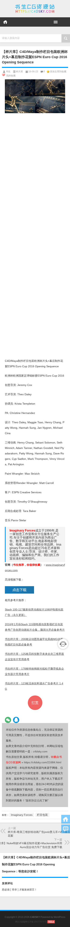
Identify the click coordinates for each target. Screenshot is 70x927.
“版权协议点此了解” (37, 800)
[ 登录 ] (14, 889)
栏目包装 (42, 814)
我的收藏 (11, 75)
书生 (8, 71)
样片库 (19, 71)
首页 (5, 22)
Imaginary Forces (21, 814)
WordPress (59, 917)
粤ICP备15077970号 (36, 921)
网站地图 (19, 921)
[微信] (8, 720)
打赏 (35, 703)
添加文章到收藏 (58, 71)
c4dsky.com (40, 751)
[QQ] (16, 720)
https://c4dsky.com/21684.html (42, 762)
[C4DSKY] (35, 9)
